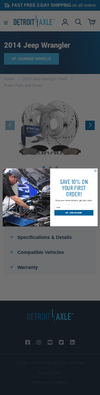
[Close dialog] (95, 171)
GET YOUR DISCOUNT (73, 213)
